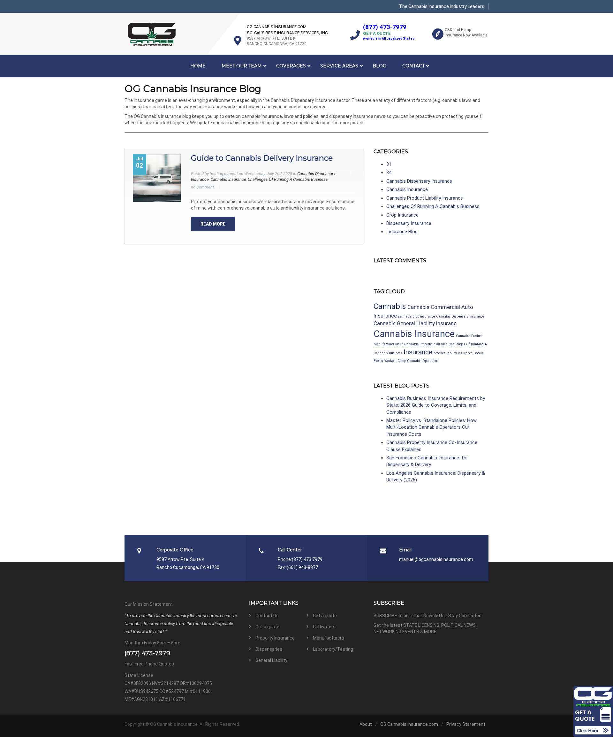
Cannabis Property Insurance (425, 344)
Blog (379, 66)
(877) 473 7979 (307, 559)
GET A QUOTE (377, 33)
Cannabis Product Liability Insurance (424, 198)
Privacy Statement (465, 724)
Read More (213, 223)
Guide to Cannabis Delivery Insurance (262, 158)
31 (388, 164)
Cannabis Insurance (228, 179)
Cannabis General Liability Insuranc (415, 323)
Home (198, 66)
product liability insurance (453, 353)
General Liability (271, 660)
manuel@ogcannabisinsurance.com (436, 559)
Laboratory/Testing (333, 649)
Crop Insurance (402, 215)
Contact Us (267, 615)
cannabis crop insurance (416, 316)
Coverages (291, 66)
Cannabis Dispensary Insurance (419, 181)
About (365, 724)
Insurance (418, 352)
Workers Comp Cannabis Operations (411, 361)
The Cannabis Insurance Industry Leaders (441, 6)
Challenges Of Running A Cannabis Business (288, 179)
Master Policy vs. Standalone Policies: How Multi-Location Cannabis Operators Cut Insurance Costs (431, 427)
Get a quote (325, 615)
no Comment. (203, 187)
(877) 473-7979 (384, 27)
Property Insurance (275, 638)
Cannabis (390, 306)
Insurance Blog (402, 231)
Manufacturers (328, 638)
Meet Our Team (242, 66)
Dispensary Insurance (408, 223)
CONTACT (413, 66)
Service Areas (339, 66)
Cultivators (324, 626)
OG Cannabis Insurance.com (409, 724)
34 (388, 172)
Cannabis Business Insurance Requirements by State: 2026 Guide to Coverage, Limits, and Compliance (435, 405)
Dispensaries (268, 649)
